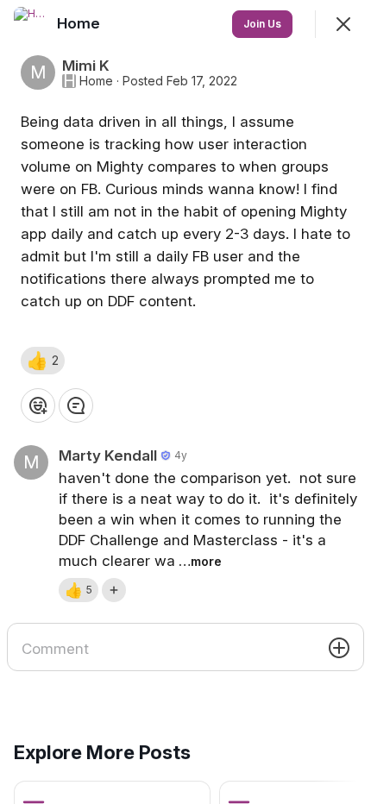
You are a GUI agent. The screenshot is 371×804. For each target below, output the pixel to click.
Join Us (262, 23)
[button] (43, 360)
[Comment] (76, 405)
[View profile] (31, 24)
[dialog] (185, 402)
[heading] (80, 23)
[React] (38, 405)
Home (96, 81)
